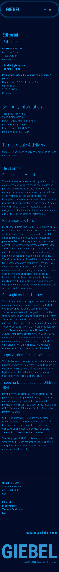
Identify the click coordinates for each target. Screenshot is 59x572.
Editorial (6, 502)
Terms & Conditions (12, 509)
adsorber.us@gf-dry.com (41, 532)
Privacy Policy (9, 505)
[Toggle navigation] (50, 9)
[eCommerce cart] (44, 9)
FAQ (4, 513)
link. (14, 155)
